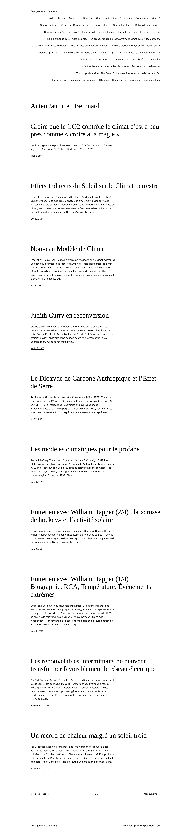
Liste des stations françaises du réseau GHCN (135, 45)
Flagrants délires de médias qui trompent (73, 80)
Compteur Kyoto (49, 25)
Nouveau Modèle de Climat (68, 248)
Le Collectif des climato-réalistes (48, 45)
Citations (104, 80)
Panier (104, 52)
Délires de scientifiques (147, 25)
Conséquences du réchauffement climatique (136, 80)
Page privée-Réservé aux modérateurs (77, 52)
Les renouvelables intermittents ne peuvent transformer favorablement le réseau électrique (93, 665)
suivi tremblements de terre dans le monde (105, 66)
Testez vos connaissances (146, 66)
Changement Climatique (44, 11)
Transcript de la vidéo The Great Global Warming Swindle (107, 73)
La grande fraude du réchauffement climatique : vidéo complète (125, 38)
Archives (73, 18)
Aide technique (57, 18)
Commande (126, 18)
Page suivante (151, 794)
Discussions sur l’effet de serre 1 (61, 32)
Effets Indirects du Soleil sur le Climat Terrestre (95, 185)
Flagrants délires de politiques (98, 32)
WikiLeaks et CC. (151, 73)
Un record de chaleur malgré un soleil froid (89, 735)
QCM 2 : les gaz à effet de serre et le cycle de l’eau (107, 59)
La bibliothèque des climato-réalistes (67, 38)
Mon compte (46, 52)
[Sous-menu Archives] (79, 18)
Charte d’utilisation (106, 18)
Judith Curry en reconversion (70, 315)
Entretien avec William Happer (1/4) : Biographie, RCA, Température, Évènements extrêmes (91, 586)
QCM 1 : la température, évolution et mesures (135, 52)
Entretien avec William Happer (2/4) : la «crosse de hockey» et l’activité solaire (95, 515)
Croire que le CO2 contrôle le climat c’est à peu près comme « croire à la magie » (95, 130)
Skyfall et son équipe (149, 59)
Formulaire (124, 32)
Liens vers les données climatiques (88, 45)
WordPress (154, 825)
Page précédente (41, 794)
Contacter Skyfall (122, 25)
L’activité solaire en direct (146, 32)
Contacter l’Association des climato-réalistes (85, 25)
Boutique (88, 18)
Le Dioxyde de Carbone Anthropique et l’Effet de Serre (93, 382)
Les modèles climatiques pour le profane (85, 449)
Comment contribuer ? (148, 18)
